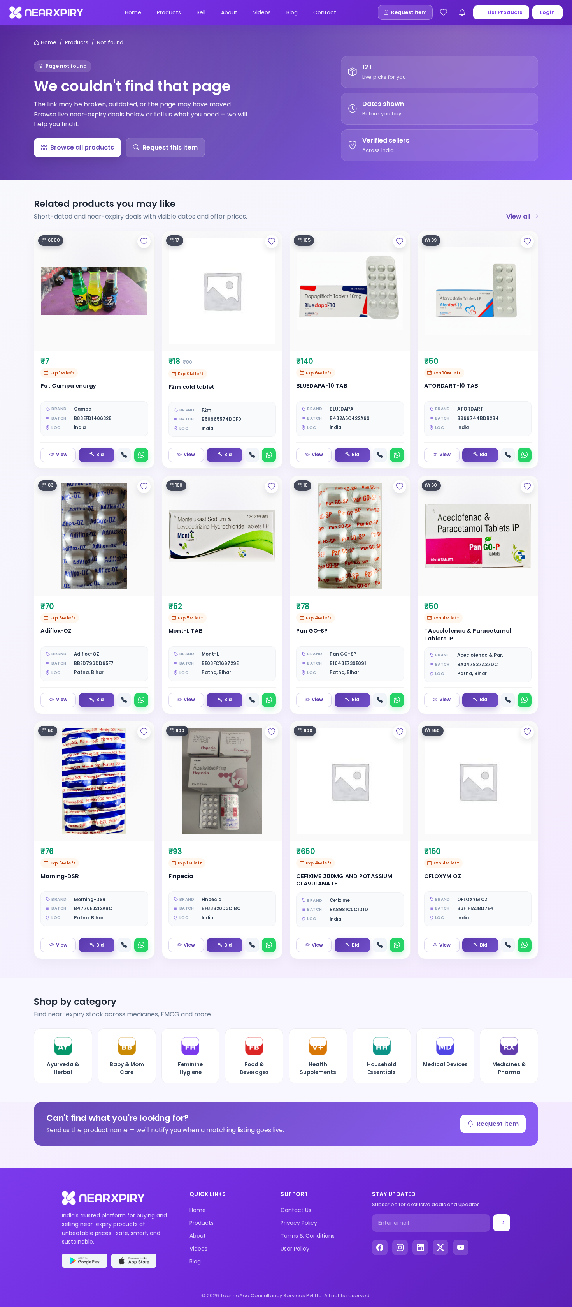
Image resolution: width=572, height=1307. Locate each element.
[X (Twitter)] (440, 1247)
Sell (201, 12)
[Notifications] (462, 12)
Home (133, 12)
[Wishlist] (443, 12)
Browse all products (82, 147)
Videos (262, 12)
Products (169, 12)
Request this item (170, 147)
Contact (324, 12)
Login (547, 12)
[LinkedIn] (420, 1247)
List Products (505, 12)
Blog (292, 12)
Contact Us (296, 1210)
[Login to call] (124, 455)
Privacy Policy (299, 1223)
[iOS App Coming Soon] (134, 1261)
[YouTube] (460, 1247)
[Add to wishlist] (144, 241)
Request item (498, 1123)
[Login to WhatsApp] (141, 455)
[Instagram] (400, 1247)
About (229, 12)
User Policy (295, 1248)
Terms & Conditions (308, 1236)
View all (519, 216)
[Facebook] (380, 1247)
